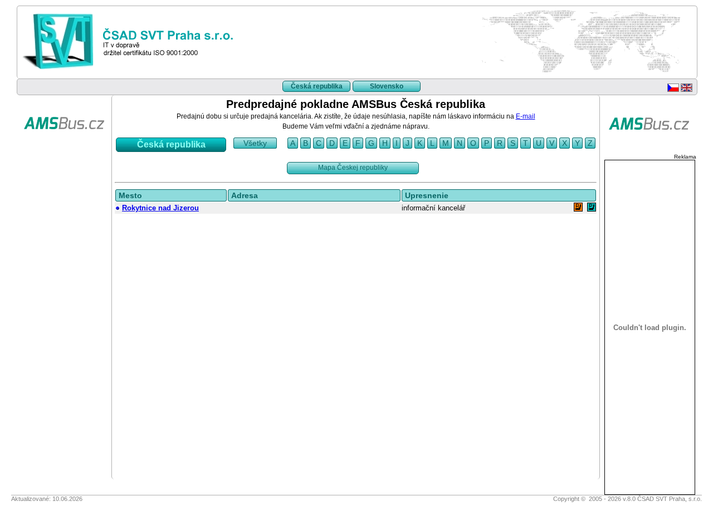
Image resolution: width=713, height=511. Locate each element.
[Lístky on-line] (64, 146)
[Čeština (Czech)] (673, 90)
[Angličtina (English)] (686, 90)
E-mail (525, 116)
